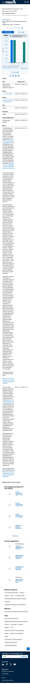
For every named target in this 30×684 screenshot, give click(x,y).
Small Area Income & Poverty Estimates (14, 630)
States (12, 595)
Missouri (7, 595)
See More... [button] (15, 536)
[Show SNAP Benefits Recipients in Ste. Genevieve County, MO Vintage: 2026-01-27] (20, 36)
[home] (9, 2)
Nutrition (7, 624)
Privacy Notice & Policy (7, 680)
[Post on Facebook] (13, 76)
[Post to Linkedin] (18, 76)
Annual (6, 636)
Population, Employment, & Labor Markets (15, 604)
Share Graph (14, 72)
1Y (7, 28)
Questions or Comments (8, 671)
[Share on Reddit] (16, 76)
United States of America (11, 642)
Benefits (20, 624)
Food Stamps (13, 624)
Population (7, 601)
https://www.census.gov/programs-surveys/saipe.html (8, 141)
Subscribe (24, 656)
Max (19, 28)
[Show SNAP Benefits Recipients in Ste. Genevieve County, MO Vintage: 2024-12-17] (20, 35)
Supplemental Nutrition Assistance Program (15, 598)
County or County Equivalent (16, 633)
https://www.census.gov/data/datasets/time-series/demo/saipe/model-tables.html (8, 166)
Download (20, 32)
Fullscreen (23, 68)
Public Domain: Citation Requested (13, 639)
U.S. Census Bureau (7, 94)
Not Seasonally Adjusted (11, 645)
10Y (15, 28)
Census (6, 633)
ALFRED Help (5, 673)
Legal (3, 677)
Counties (22, 592)
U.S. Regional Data (19, 595)
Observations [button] (6, 19)
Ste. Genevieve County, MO (11, 592)
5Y (11, 28)
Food (12, 627)
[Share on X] (10, 76)
